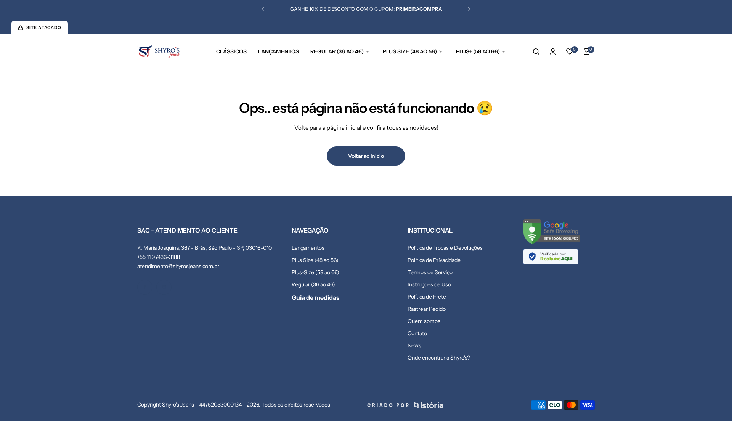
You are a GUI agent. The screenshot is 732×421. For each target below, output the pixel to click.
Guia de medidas (315, 297)
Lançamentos (308, 247)
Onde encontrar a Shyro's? (439, 357)
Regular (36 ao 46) (313, 284)
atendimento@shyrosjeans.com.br (178, 266)
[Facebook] (144, 287)
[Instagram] (164, 287)
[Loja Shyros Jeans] (158, 51)
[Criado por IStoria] (405, 405)
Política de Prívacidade (434, 260)
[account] (552, 51)
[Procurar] (536, 51)
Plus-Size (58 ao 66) (315, 272)
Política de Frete (427, 296)
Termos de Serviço (430, 272)
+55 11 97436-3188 (158, 257)
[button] (263, 8)
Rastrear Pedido (427, 308)
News (414, 345)
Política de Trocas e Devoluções (445, 247)
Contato (417, 333)
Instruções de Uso (429, 284)
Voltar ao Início (366, 156)
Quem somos (424, 321)
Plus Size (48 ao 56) (315, 260)
